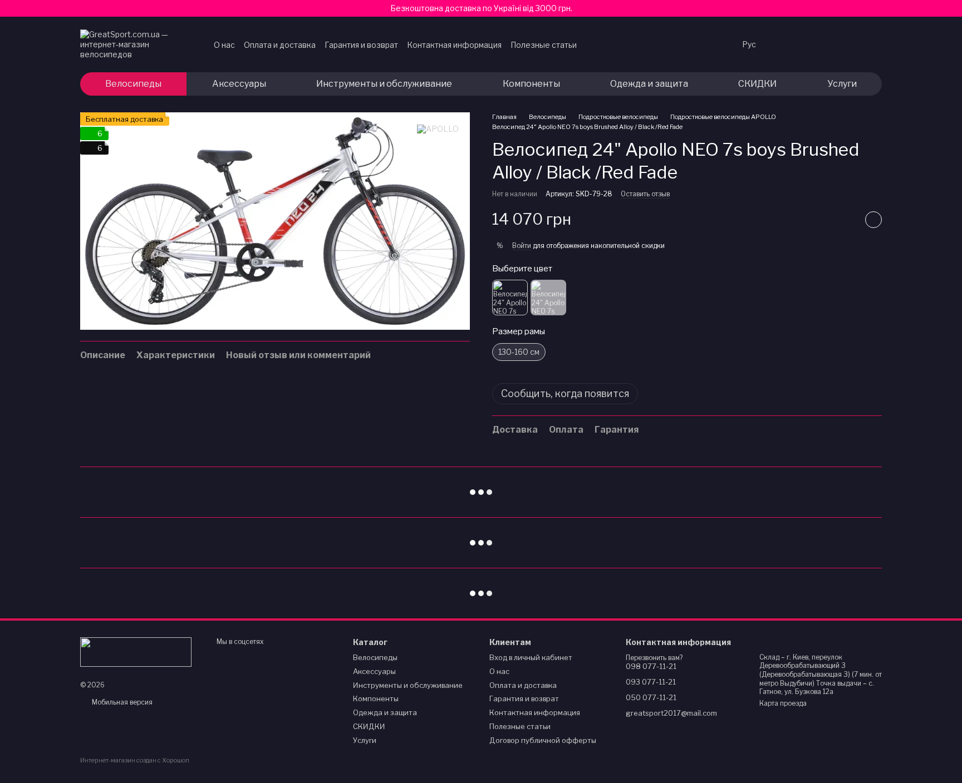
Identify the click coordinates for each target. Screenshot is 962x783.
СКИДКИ (757, 83)
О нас (224, 44)
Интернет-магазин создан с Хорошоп (134, 760)
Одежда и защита (649, 83)
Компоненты (531, 83)
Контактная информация (454, 44)
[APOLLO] (438, 129)
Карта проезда (783, 703)
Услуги (842, 83)
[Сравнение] (815, 44)
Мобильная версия (121, 702)
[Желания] (786, 44)
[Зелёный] (548, 297)
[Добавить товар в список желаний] (873, 219)
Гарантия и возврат (361, 44)
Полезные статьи (544, 44)
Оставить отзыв (645, 194)
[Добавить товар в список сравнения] (845, 219)
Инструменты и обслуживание (384, 83)
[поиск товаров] (711, 44)
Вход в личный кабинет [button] (530, 657)
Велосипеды (133, 83)
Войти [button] (521, 245)
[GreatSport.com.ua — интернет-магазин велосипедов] (136, 651)
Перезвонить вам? (654, 657)
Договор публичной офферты (542, 740)
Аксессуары (239, 83)
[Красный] (510, 297)
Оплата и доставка (280, 44)
